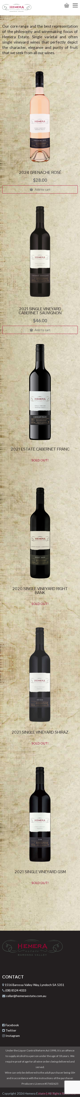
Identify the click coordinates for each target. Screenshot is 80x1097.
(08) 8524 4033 (15, 990)
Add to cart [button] (42, 189)
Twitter (11, 1030)
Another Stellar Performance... (59, 1093)
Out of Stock (42, 469)
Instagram (13, 1036)
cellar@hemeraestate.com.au (25, 996)
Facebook (12, 1025)
